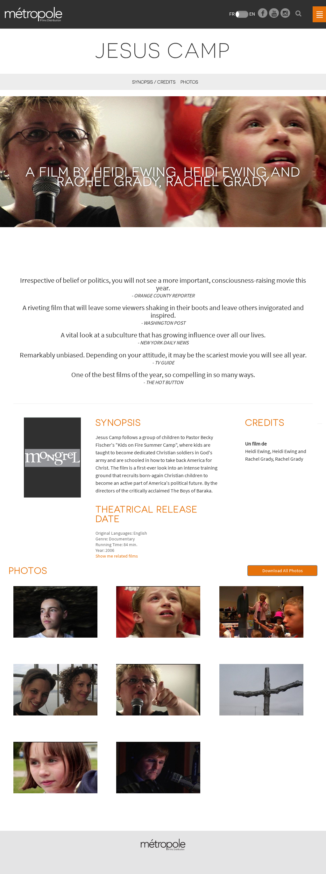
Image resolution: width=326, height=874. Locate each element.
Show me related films (117, 556)
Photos (189, 82)
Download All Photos (282, 570)
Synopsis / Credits (153, 82)
